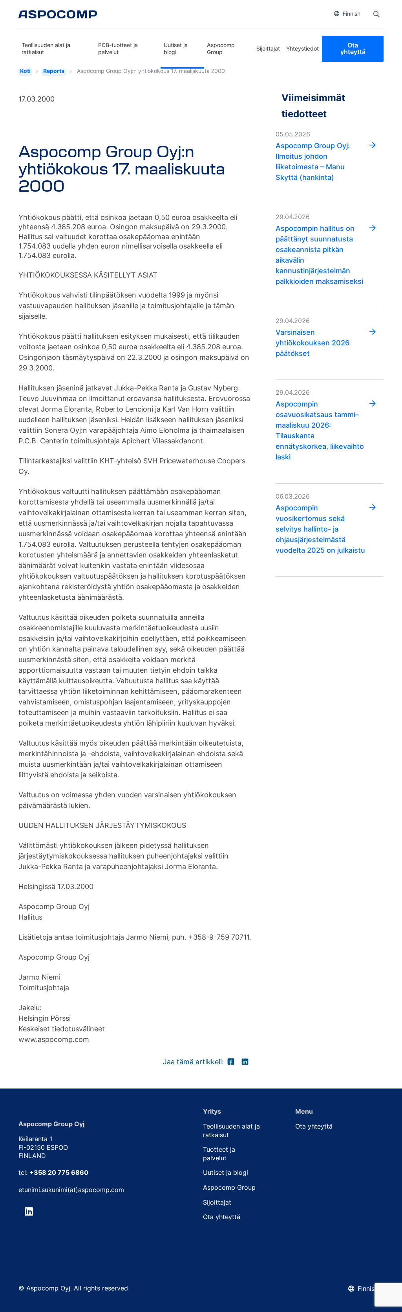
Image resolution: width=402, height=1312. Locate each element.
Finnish (351, 13)
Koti (25, 70)
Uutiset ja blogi (176, 48)
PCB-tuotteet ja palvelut (118, 48)
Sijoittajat (268, 48)
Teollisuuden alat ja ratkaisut (46, 48)
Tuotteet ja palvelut (219, 1153)
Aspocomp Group (221, 48)
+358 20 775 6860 (58, 1172)
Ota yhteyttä (352, 48)
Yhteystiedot (302, 48)
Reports (53, 70)
